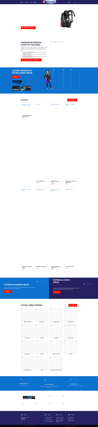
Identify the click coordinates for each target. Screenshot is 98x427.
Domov (21, 2)
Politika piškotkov (71, 417)
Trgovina (26, 2)
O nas (31, 2)
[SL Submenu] (76, 2)
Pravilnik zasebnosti (71, 420)
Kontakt (34, 2)
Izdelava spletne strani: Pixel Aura (71, 425)
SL (74, 2)
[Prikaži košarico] (72, 2)
